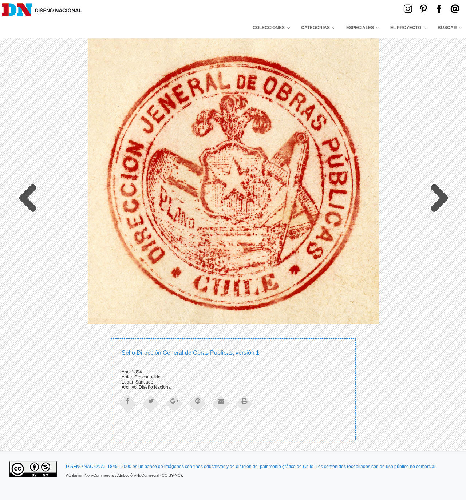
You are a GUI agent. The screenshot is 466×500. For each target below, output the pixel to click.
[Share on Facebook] (128, 403)
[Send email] (221, 403)
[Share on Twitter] (151, 403)
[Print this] (244, 403)
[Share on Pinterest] (197, 403)
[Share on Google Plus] (174, 403)
